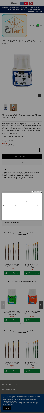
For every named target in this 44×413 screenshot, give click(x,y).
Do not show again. (36, 191)
